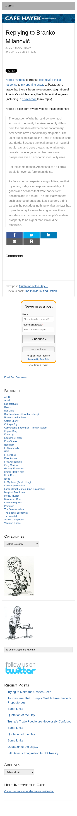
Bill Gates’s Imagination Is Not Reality (33, 753)
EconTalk (9, 444)
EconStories (10, 441)
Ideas (7, 478)
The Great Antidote (14, 509)
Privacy (45, 365)
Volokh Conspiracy (14, 519)
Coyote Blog (10, 431)
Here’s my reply (15, 79)
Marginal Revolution (14, 492)
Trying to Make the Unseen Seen (29, 692)
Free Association (13, 461)
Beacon (8, 407)
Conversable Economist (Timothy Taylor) (25, 427)
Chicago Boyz (11, 424)
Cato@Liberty (11, 421)
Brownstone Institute (15, 417)
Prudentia (9, 506)
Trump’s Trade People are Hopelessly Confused (39, 721)
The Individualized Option (40, 291)
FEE (6, 451)
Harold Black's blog (14, 472)
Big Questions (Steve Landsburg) (21, 414)
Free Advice (10, 458)
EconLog (8, 434)
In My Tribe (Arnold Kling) (17, 482)
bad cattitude (11, 404)
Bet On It (9, 410)
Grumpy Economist (14, 468)
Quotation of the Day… (33, 286)
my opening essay (32, 84)
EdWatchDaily (11, 448)
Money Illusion (11, 495)
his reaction (29, 99)
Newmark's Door (12, 499)
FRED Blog (10, 455)
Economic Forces (13, 438)
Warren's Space (12, 523)
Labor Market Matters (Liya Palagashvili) (25, 489)
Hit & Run (9, 475)
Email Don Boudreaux (15, 377)
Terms (36, 365)
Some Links (15, 708)
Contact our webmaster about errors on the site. (29, 791)
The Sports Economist (16, 512)
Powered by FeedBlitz (38, 359)
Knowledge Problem (14, 485)
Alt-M (7, 400)
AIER (7, 397)
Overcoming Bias (13, 502)
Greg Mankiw (11, 465)
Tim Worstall (10, 516)
